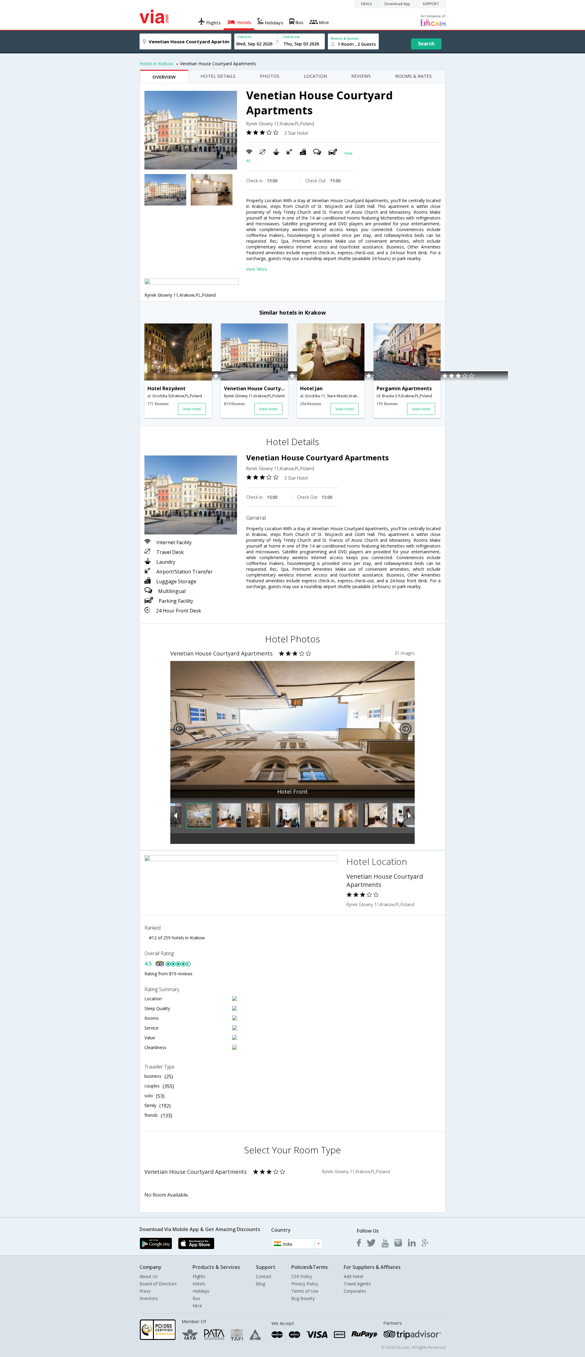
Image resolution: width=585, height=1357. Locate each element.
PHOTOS (269, 76)
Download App (397, 3)
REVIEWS (361, 76)
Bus (196, 1298)
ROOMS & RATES (413, 76)
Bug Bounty (303, 1298)
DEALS (366, 3)
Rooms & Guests (345, 38)
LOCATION (315, 76)
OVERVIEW (164, 77)
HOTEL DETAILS (218, 76)
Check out (291, 36)
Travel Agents (357, 1284)
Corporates (355, 1291)
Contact (263, 1276)
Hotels (199, 1284)
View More (256, 269)
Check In (244, 36)
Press (145, 1291)
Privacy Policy (304, 1284)
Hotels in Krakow (156, 63)
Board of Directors (158, 1284)
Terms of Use (304, 1291)
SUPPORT (431, 3)
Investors (149, 1298)
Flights (199, 1276)
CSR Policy (301, 1276)
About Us (149, 1276)
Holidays (201, 1291)
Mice (197, 1306)
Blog (260, 1284)
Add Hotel (353, 1276)
